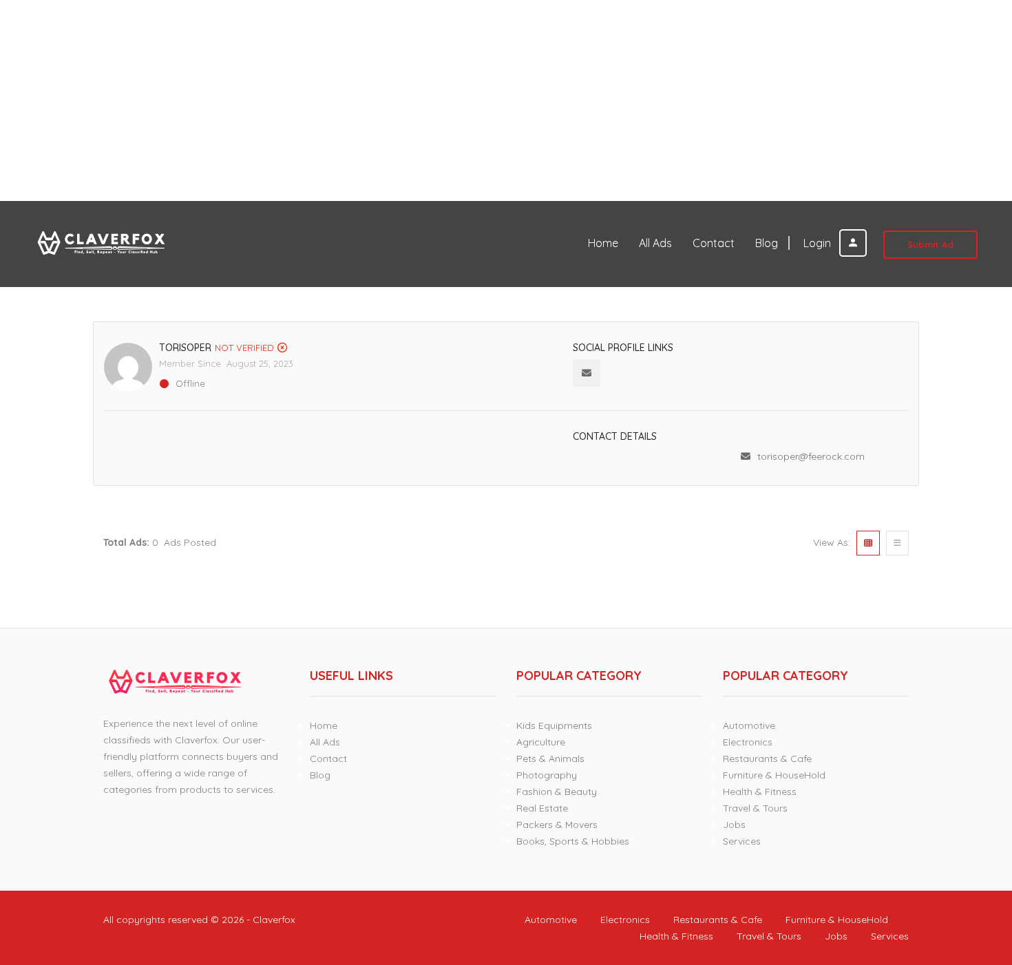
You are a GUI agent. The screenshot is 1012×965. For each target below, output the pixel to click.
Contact (714, 243)
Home (603, 243)
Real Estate (542, 808)
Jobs (734, 824)
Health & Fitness (760, 791)
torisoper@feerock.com (811, 456)
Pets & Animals (550, 758)
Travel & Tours (755, 808)
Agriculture (540, 742)
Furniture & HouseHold (774, 775)
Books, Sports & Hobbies (572, 841)
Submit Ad (930, 244)
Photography (546, 775)
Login (818, 243)
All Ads (655, 243)
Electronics (747, 742)
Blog (766, 243)
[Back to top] (967, 879)
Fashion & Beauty (556, 791)
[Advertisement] (413, 100)
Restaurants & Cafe (767, 758)
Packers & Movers (557, 824)
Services (742, 841)
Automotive (749, 725)
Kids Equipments (554, 725)
